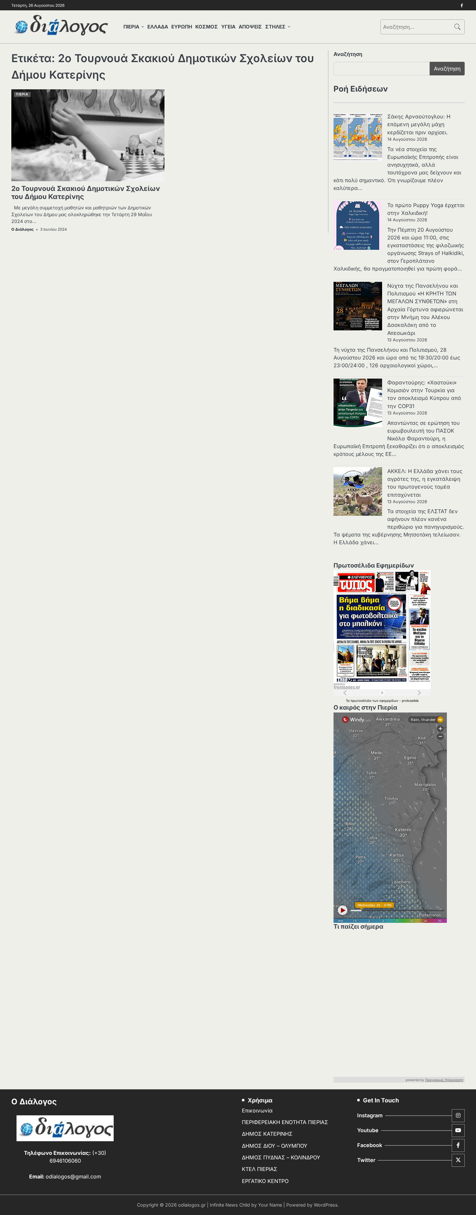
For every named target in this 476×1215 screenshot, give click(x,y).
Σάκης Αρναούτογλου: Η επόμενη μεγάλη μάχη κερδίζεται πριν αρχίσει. (418, 124)
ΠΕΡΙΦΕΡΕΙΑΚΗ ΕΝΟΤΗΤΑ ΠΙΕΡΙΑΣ (285, 1122)
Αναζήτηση (348, 54)
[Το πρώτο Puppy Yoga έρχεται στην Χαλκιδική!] (358, 226)
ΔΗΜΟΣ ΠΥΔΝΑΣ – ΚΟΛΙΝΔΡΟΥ (281, 1157)
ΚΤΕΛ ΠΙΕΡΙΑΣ (259, 1169)
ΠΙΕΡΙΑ (131, 27)
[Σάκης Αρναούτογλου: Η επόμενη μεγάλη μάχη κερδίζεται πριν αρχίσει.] (358, 138)
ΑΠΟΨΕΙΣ (250, 27)
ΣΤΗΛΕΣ (275, 27)
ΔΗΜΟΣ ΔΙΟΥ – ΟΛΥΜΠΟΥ (274, 1146)
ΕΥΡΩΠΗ (181, 27)
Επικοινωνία (257, 1110)
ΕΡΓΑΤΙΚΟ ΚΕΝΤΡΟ (265, 1181)
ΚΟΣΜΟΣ (206, 27)
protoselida (410, 700)
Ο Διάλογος (22, 229)
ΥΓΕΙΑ (228, 27)
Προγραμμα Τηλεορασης (444, 1080)
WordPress (326, 1205)
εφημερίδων (389, 700)
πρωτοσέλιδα (361, 700)
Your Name (270, 1205)
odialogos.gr (192, 1205)
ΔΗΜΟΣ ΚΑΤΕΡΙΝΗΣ (267, 1134)
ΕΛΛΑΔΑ (157, 27)
